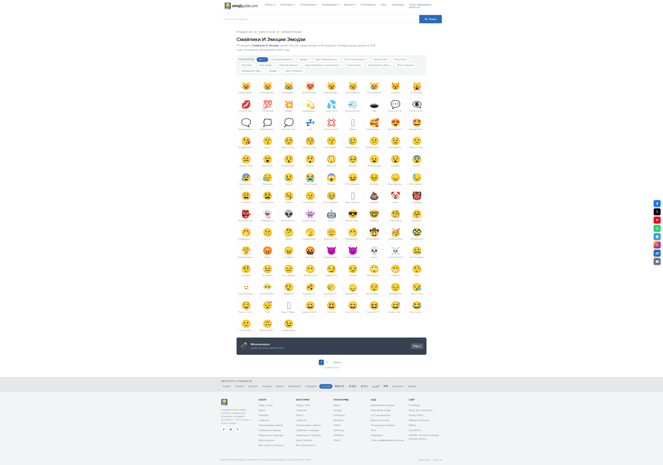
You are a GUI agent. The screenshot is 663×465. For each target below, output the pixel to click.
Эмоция (304, 59)
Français (266, 386)
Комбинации (330, 4)
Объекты (263, 415)
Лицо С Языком (406, 65)
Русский (325, 386)
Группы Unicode (267, 32)
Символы (263, 420)
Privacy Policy (416, 415)
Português (311, 386)
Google (338, 410)
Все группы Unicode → (271, 445)
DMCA (412, 425)
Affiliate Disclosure (419, 420)
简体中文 (339, 386)
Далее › (337, 362)
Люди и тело (265, 405)
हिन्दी (386, 386)
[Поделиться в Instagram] (657, 244)
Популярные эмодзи (383, 425)
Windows (338, 420)
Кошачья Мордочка (282, 59)
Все (262, 59)
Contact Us (415, 430)
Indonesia (397, 386)
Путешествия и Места (308, 425)
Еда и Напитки (304, 440)
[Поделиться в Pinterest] (657, 220)
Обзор (270, 4)
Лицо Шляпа (266, 65)
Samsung (339, 430)
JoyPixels (339, 435)
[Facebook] (224, 429)
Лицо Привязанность (327, 59)
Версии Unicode (380, 420)
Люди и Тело (303, 405)
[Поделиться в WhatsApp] (657, 228)
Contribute (414, 405)
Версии (349, 4)
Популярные (368, 4)
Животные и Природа (308, 435)
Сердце (274, 71)
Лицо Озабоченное (356, 59)
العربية (375, 386)
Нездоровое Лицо (252, 71)
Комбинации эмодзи (382, 405)
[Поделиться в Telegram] (657, 236)
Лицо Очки (400, 59)
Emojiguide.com (245, 32)
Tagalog (412, 386)
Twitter (337, 425)
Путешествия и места (270, 425)
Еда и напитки (266, 440)
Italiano (280, 386)
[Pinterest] (237, 429)
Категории (287, 4)
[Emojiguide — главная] (224, 402)
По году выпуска (380, 415)
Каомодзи (398, 4)
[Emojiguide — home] (241, 6)
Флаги (262, 410)
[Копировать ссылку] (657, 253)
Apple (337, 405)
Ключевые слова (381, 410)
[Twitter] (230, 429)
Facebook (339, 415)
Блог (384, 4)
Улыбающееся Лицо (379, 65)
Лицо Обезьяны (294, 71)
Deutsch (253, 386)
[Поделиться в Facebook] (657, 203)
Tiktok (337, 440)
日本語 (352, 386)
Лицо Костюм (381, 59)
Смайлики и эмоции (269, 430)
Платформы (308, 4)
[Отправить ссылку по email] (657, 261)
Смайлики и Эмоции (307, 430)
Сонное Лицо (354, 65)
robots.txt (437, 460)
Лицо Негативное (289, 65)
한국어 (364, 386)
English (227, 386)
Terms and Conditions (420, 410)
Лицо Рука (247, 65)
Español (239, 386)
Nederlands (294, 386)
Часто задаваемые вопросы (420, 6)
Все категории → (305, 445)
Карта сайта (424, 460)
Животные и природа (270, 435)
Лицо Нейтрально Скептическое (323, 65)
